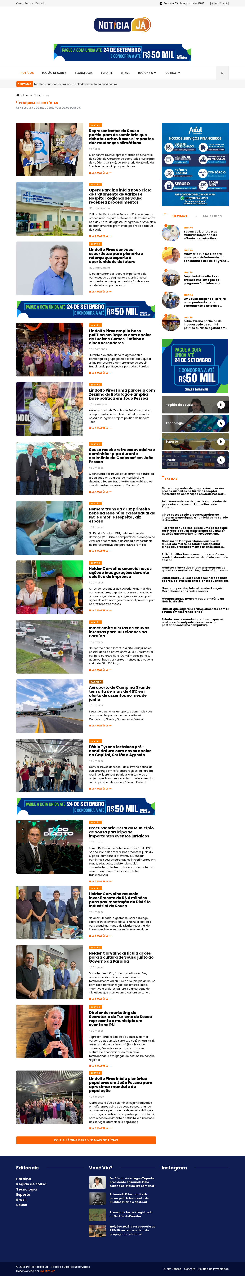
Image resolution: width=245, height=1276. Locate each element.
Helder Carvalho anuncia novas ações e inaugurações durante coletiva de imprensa (120, 572)
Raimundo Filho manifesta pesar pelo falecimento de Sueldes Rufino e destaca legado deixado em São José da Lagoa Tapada (133, 1202)
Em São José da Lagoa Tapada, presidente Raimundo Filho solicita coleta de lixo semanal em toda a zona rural (132, 1184)
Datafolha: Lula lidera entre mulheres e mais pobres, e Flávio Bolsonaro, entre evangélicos (195, 579)
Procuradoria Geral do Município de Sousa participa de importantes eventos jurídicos (121, 832)
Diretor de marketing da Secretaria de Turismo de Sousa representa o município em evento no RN (120, 1018)
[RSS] (227, 3)
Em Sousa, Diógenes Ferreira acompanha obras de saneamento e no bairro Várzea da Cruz (205, 304)
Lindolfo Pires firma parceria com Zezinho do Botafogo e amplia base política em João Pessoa (122, 394)
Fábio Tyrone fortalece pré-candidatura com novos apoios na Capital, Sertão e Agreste (120, 751)
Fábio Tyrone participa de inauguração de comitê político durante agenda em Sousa (204, 326)
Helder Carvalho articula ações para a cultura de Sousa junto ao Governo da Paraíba (121, 957)
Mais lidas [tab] (212, 216)
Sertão (95, 125)
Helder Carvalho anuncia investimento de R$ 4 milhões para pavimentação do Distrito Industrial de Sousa (120, 900)
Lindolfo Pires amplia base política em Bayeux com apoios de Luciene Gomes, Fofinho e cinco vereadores (120, 337)
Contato (40, 3)
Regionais (145, 73)
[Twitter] (215, 3)
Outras (170, 73)
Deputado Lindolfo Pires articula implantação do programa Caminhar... (78, 84)
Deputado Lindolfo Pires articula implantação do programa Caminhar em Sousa (202, 281)
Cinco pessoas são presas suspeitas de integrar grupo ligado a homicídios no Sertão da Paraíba (195, 517)
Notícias (27, 73)
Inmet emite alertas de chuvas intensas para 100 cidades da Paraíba (119, 632)
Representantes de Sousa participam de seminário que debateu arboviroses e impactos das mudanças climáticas (121, 136)
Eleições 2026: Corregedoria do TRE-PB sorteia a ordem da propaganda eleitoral (132, 1230)
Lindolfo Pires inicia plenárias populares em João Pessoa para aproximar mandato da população (120, 1084)
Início (24, 95)
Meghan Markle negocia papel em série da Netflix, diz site (193, 600)
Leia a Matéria (98, 172)
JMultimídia (47, 1271)
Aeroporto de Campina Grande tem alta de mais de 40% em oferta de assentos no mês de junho (119, 693)
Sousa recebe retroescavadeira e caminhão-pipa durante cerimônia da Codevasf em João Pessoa (122, 455)
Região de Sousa (54, 73)
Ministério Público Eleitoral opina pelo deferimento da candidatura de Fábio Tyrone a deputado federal (205, 259)
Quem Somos (24, 3)
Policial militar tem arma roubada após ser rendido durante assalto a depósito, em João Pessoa (195, 557)
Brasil (125, 73)
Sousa (21, 1204)
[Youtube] (223, 3)
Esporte (107, 73)
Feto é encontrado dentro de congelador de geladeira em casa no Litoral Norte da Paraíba (194, 504)
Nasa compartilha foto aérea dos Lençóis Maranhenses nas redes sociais (192, 589)
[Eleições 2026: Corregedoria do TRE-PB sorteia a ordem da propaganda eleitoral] (97, 1231)
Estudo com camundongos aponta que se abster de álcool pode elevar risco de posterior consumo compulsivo (192, 622)
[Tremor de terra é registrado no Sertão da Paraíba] (97, 1215)
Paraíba (96, 681)
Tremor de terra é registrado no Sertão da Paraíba (131, 1214)
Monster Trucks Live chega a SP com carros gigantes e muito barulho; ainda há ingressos (195, 569)
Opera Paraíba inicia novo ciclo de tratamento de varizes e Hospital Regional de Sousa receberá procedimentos (120, 196)
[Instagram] (219, 3)
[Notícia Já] (122, 24)
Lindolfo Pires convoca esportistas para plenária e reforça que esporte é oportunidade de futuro (116, 255)
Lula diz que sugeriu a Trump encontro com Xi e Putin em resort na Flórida (195, 610)
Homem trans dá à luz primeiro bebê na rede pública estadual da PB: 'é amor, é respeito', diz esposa (122, 515)
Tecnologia (84, 73)
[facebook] (211, 3)
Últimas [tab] (179, 216)
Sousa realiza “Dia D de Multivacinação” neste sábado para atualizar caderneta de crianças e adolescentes (202, 238)
